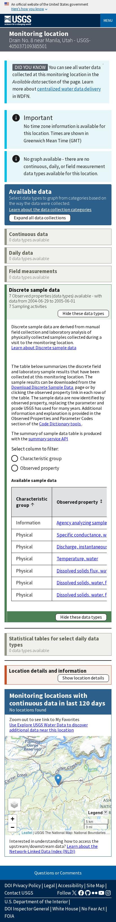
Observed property (39, 468)
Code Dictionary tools (60, 423)
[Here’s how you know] (58, 7)
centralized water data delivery (69, 89)
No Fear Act (93, 909)
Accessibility (70, 885)
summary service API (48, 438)
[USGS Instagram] (108, 894)
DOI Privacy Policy (23, 885)
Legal (49, 885)
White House (65, 909)
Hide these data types (83, 313)
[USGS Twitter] (74, 894)
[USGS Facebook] (81, 894)
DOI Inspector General (27, 909)
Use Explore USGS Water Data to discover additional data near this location (48, 727)
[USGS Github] (87, 894)
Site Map (95, 885)
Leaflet (27, 832)
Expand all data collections (40, 217)
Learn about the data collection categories (50, 209)
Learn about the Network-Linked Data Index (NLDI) (53, 848)
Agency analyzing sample (82, 523)
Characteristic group (41, 458)
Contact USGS (19, 893)
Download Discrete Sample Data (42, 387)
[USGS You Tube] (101, 894)
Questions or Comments (58, 873)
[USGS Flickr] (94, 894)
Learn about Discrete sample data (43, 347)
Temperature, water (77, 559)
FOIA (9, 916)
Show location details (83, 678)
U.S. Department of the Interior (36, 902)
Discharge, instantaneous (82, 547)
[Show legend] (105, 812)
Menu (108, 20)
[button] (58, 780)
